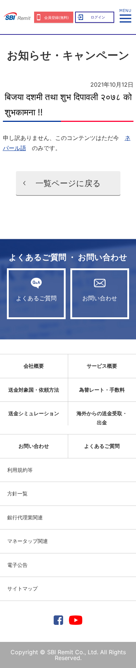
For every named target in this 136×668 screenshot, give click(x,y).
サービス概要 (102, 366)
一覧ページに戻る (68, 183)
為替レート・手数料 (102, 390)
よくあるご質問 (36, 298)
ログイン (98, 17)
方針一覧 (17, 493)
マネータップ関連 (27, 541)
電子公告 (17, 565)
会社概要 (34, 366)
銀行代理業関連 (25, 517)
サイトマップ (22, 588)
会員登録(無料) (56, 17)
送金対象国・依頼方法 (33, 390)
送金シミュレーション (33, 413)
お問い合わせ (99, 298)
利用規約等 (20, 470)
